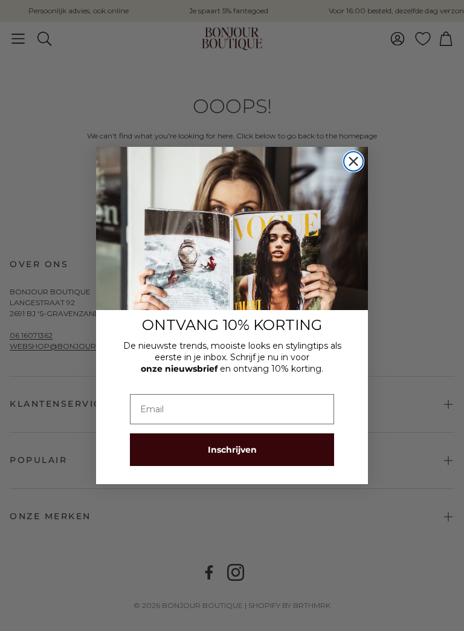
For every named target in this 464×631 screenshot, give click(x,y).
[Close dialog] (353, 161)
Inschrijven (232, 449)
